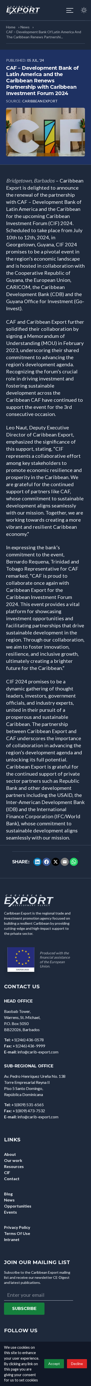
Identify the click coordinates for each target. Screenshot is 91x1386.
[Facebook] (46, 862)
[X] (56, 862)
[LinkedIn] (37, 862)
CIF (7, 1172)
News (25, 27)
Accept (54, 1363)
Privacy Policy (17, 1227)
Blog (8, 1193)
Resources (14, 1166)
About (10, 1154)
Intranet (11, 1239)
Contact (11, 1178)
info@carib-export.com (37, 1051)
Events (10, 1212)
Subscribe (24, 1308)
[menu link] (70, 10)
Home (10, 27)
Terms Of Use (17, 1233)
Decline (77, 1363)
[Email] (65, 862)
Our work (13, 1160)
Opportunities (17, 1205)
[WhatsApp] (74, 862)
